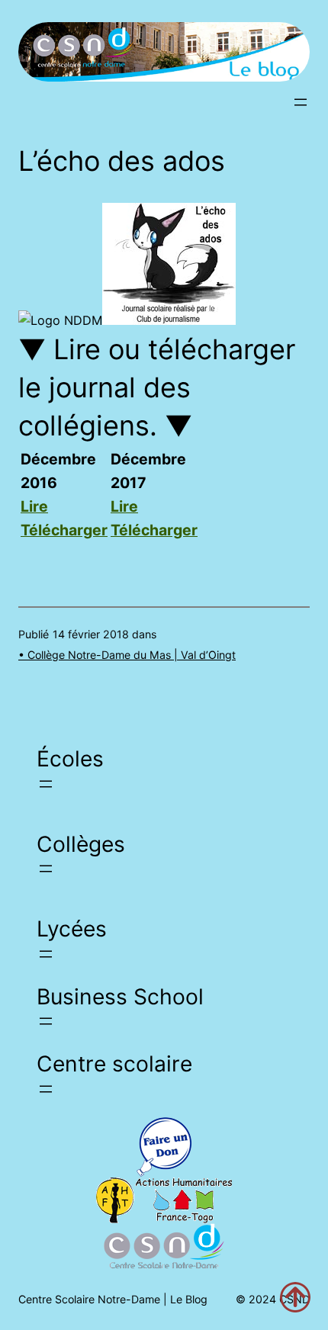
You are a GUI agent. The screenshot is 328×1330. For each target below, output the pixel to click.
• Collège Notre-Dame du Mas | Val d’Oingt (127, 654)
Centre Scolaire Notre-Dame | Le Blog (112, 1299)
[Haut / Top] (295, 1297)
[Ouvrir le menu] (300, 102)
